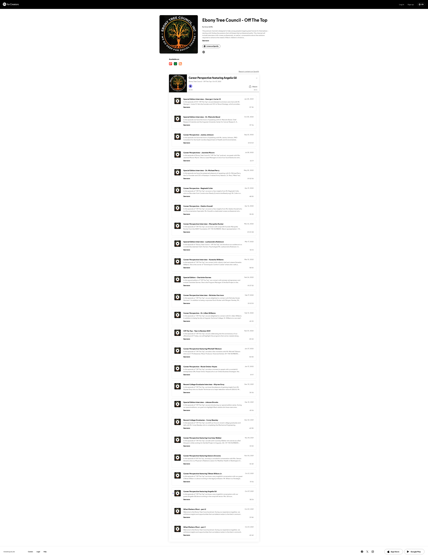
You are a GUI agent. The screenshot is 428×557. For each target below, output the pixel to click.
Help (45, 552)
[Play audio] (256, 77)
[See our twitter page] (367, 551)
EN (422, 4)
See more (205, 41)
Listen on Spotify (212, 46)
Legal (38, 552)
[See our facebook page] (362, 551)
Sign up (411, 4)
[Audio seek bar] (223, 91)
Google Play (416, 551)
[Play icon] (190, 86)
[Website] (203, 52)
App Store (395, 551)
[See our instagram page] (372, 551)
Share (254, 86)
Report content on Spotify (249, 71)
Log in (401, 4)
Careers (30, 552)
